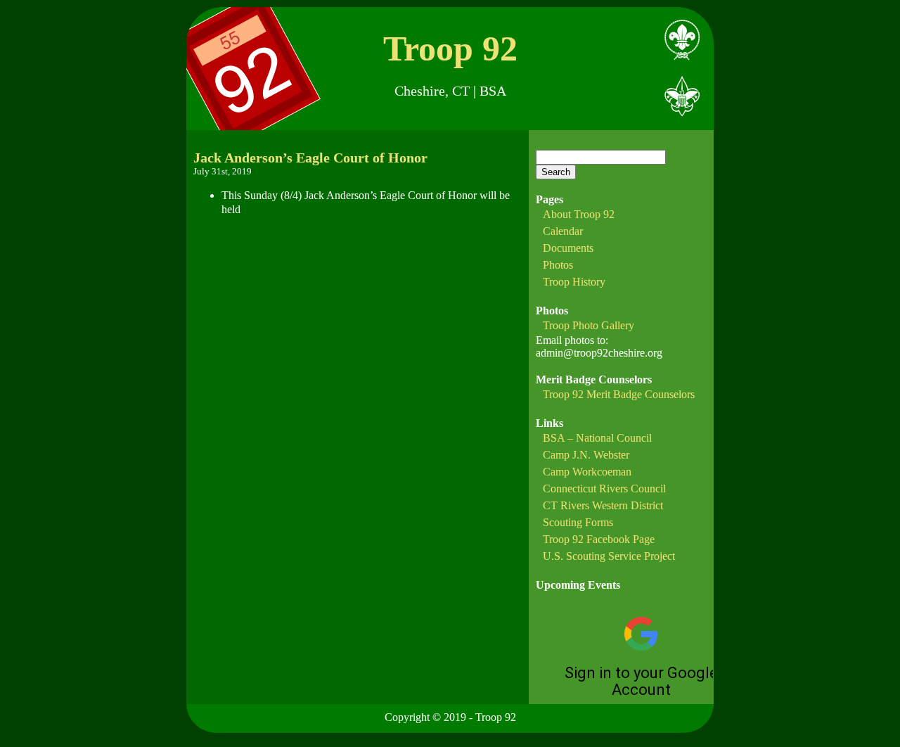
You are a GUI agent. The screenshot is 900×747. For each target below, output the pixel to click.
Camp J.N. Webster (586, 455)
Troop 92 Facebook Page (599, 539)
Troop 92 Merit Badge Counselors (619, 394)
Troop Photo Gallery (588, 325)
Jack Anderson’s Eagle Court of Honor (310, 157)
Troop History (574, 282)
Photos (558, 265)
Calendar (563, 231)
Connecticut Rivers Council (604, 488)
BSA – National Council (597, 438)
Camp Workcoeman (587, 472)
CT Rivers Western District (603, 505)
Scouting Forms (578, 522)
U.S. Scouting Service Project (609, 556)
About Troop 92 (579, 214)
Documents (568, 248)
